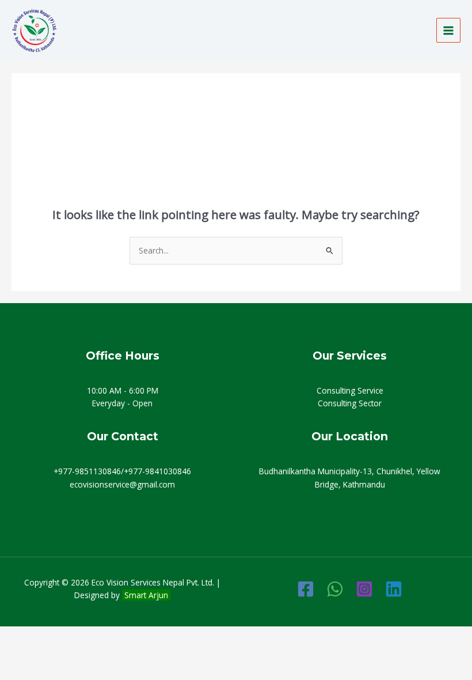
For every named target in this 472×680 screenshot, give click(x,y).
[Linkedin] (393, 589)
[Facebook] (305, 589)
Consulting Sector (350, 403)
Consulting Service (350, 390)
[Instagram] (364, 589)
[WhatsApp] (335, 589)
